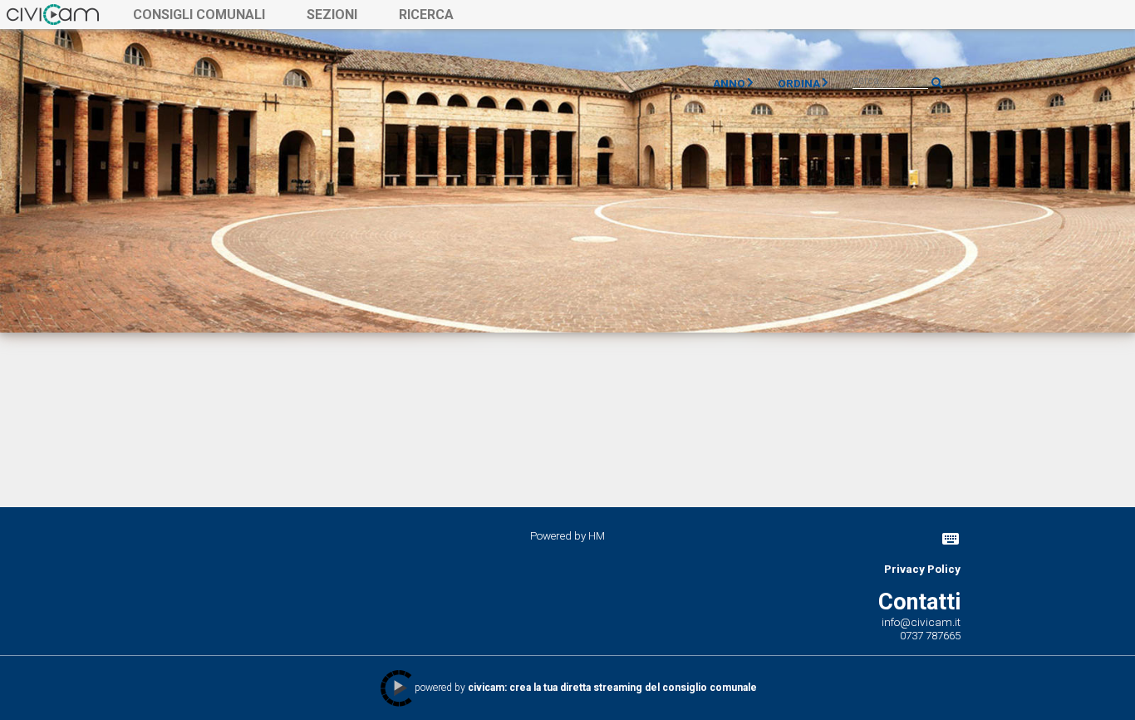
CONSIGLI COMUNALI (199, 14)
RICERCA (426, 14)
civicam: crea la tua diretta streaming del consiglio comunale (612, 687)
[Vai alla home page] (53, 14)
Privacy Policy (922, 568)
